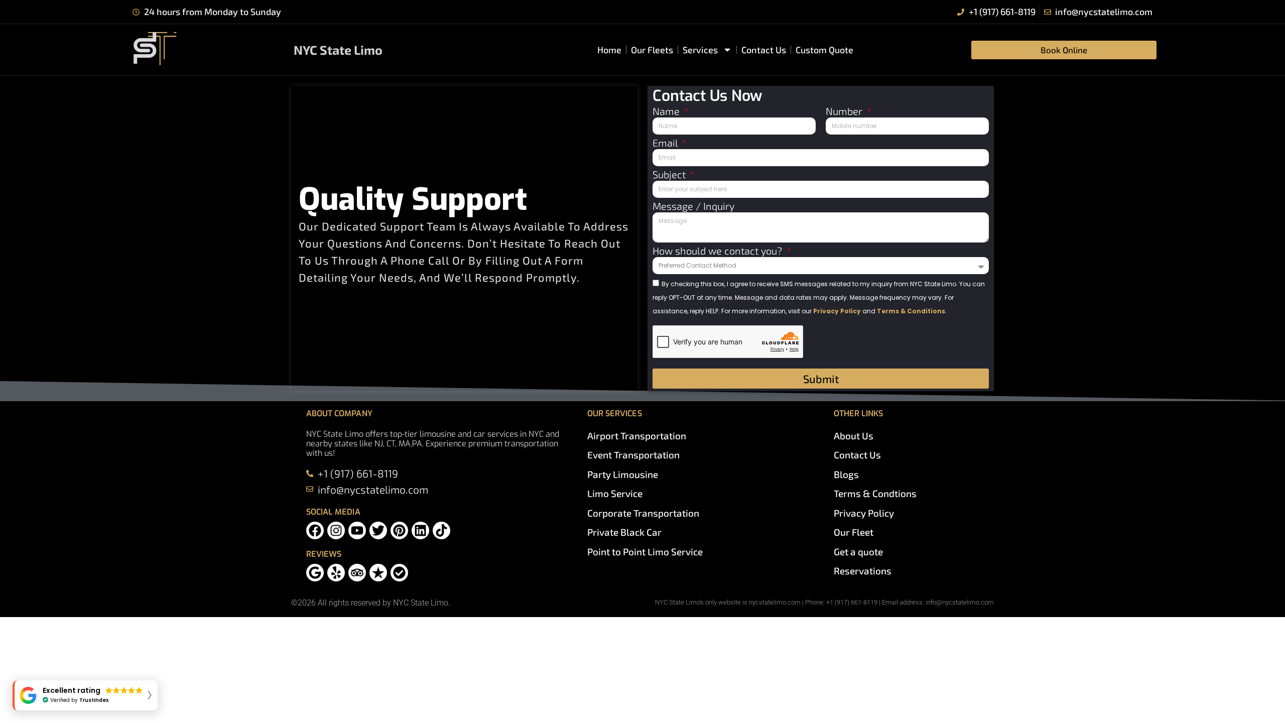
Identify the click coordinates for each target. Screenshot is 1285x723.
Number (845, 111)
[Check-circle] (399, 572)
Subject (670, 174)
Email (666, 143)
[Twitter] (378, 530)
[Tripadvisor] (357, 572)
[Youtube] (357, 530)
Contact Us (763, 49)
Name (667, 111)
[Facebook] (315, 530)
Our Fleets (652, 49)
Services (700, 49)
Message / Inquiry (693, 206)
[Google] (315, 572)
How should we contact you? (719, 251)
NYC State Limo (338, 49)
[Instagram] (336, 530)
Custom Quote (824, 49)
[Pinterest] (399, 530)
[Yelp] (336, 572)
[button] (85, 695)
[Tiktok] (441, 530)
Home (609, 49)
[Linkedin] (420, 530)
